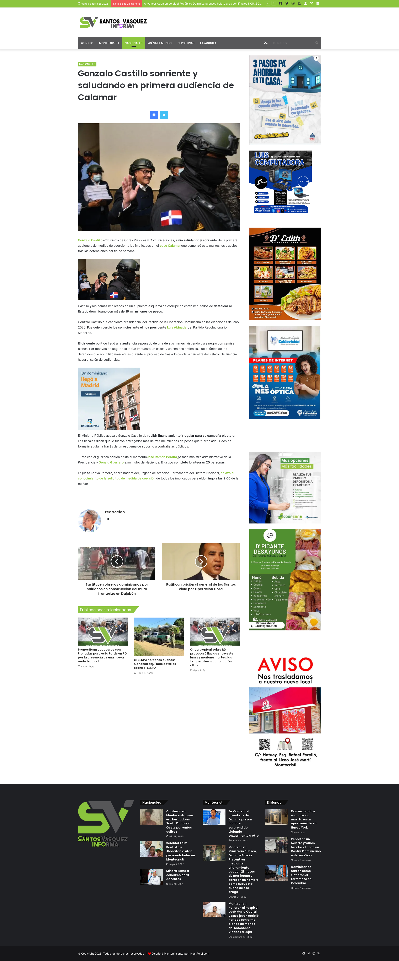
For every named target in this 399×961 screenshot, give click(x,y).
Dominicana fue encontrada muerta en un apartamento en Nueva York (303, 819)
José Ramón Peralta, (162, 457)
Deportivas (185, 43)
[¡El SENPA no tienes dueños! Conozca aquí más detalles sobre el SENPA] (159, 637)
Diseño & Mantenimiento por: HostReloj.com (180, 953)
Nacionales (133, 43)
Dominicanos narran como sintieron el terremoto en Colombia (301, 875)
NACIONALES (87, 64)
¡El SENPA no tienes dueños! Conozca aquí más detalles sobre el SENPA (155, 664)
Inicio (88, 43)
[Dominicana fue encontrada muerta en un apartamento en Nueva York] (276, 817)
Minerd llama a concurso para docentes (177, 875)
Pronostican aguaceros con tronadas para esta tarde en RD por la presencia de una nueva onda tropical (102, 655)
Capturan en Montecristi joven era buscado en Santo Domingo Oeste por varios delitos (179, 821)
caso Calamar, (170, 246)
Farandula (208, 43)
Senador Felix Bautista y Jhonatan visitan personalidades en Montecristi (180, 851)
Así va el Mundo (160, 43)
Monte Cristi (109, 43)
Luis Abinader (177, 327)
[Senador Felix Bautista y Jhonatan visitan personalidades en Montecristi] (151, 849)
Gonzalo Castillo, (90, 240)
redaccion (115, 512)
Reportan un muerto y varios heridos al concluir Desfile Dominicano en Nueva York (306, 847)
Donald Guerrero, (111, 462)
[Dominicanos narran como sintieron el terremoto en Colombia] (276, 873)
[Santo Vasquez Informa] (116, 22)
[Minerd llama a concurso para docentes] (151, 877)
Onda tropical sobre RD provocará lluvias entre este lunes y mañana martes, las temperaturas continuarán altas (211, 657)
